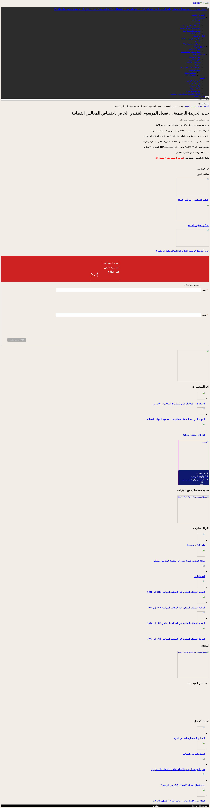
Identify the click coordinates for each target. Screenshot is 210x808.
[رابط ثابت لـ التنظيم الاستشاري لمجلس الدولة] (192, 195)
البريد (205, 290)
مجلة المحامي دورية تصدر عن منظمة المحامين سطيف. (179, 560)
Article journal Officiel (194, 434)
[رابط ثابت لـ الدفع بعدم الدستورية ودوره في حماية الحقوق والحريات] (201, 795)
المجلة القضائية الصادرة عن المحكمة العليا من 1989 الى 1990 (176, 638)
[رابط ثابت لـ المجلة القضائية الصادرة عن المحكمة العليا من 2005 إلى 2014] (201, 602)
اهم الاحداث (195, 20)
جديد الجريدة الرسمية (191, 25)
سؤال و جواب (194, 49)
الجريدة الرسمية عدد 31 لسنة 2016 (170, 157)
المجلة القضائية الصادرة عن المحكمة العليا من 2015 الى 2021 (176, 592)
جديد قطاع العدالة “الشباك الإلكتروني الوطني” (183, 785)
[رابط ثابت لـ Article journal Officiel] (201, 430)
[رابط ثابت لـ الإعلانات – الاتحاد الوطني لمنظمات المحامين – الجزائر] (201, 398)
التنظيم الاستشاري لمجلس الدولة (193, 199)
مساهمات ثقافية (198, 54)
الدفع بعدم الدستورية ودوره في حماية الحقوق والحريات (179, 800)
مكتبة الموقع (195, 88)
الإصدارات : (199, 576)
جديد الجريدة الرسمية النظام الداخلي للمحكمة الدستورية (182, 250)
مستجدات (183, 119)
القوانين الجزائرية (193, 80)
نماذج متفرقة (195, 85)
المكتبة (202, 77)
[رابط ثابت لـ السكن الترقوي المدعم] (192, 220)
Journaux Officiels (196, 545)
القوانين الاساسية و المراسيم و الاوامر (185, 93)
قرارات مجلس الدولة (191, 43)
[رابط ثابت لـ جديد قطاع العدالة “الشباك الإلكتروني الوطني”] (201, 780)
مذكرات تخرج (194, 83)
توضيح (197, 22)
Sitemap (195, 806)
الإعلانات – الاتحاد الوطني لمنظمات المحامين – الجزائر (179, 403)
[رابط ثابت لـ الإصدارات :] (201, 571)
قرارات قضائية (199, 36)
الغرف (197, 41)
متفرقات (196, 64)
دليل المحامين (194, 33)
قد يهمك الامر (199, 17)
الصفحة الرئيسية (198, 15)
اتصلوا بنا (4, 2)
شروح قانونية (199, 46)
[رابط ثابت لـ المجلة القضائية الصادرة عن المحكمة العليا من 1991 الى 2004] (201, 618)
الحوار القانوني (194, 59)
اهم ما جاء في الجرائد (191, 30)
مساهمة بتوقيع (194, 70)
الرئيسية (205, 106)
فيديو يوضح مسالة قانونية (190, 28)
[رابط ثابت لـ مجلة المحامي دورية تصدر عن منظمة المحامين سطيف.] (201, 556)
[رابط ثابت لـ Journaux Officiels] (201, 540)
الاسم (205, 315)
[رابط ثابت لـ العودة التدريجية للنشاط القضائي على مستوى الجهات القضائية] (201, 414)
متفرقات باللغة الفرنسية (190, 67)
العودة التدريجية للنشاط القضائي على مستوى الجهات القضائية (176, 419)
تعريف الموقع (199, 96)
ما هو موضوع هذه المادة (190, 51)
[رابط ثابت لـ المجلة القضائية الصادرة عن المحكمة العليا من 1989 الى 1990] (201, 634)
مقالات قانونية (194, 57)
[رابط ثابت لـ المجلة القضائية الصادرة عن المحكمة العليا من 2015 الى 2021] (201, 587)
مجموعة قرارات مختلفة (190, 38)
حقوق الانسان (190, 75)
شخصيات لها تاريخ (193, 62)
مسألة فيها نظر (190, 72)
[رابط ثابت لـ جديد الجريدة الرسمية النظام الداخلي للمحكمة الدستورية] (192, 246)
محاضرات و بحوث (193, 91)
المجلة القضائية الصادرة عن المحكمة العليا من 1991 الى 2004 (176, 623)
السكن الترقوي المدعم (198, 225)
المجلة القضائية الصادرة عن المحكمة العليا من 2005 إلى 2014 (176, 607)
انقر (207, 97)
